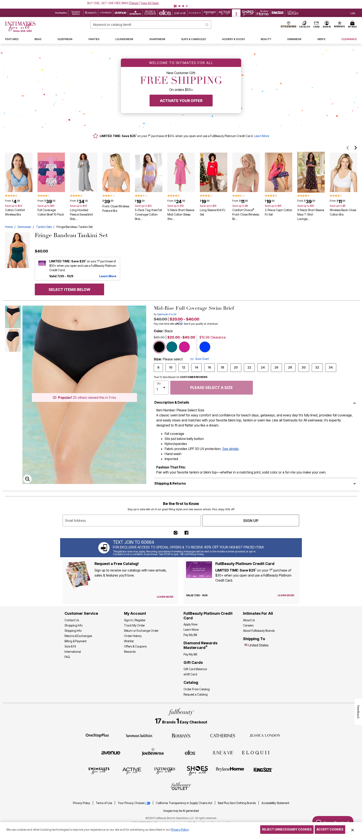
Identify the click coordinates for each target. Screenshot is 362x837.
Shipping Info (73, 630)
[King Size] (263, 771)
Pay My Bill (190, 635)
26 (276, 367)
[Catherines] (222, 735)
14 (196, 367)
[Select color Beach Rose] (184, 346)
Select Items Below (69, 289)
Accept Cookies (330, 829)
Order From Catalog (197, 689)
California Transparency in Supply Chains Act (184, 803)
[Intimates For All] (164, 771)
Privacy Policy (82, 803)
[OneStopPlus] (97, 735)
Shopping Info (74, 625)
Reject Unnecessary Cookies (287, 829)
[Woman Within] (139, 735)
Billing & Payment (76, 641)
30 (304, 367)
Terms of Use (104, 803)
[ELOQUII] (255, 752)
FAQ (67, 657)
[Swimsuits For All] (98, 771)
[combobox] (150, 24)
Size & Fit (70, 646)
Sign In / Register (135, 620)
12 (183, 367)
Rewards (130, 651)
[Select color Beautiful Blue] (204, 346)
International (73, 651)
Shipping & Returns (170, 483)
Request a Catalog (196, 694)
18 (222, 367)
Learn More (261, 136)
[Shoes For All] (197, 771)
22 (249, 367)
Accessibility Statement (275, 803)
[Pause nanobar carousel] (175, 6)
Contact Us (72, 620)
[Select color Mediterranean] (171, 346)
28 (290, 367)
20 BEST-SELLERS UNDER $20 (166, 3)
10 (170, 367)
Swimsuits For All (166, 314)
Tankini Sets (44, 227)
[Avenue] (110, 752)
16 (209, 367)
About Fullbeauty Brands (259, 630)
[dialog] (353, 13)
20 (236, 367)
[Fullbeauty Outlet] (181, 787)
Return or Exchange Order (141, 630)
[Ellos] (190, 752)
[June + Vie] (222, 752)
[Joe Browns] (153, 752)
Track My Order (134, 625)
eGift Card (190, 674)
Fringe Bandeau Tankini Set (75, 227)
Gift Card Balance (195, 669)
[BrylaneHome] (230, 771)
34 (331, 367)
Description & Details (171, 402)
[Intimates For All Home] (20, 26)
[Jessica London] (265, 735)
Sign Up (250, 520)
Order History (133, 636)
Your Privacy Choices (131, 803)
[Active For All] (131, 771)
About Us (249, 620)
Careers (248, 625)
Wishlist (129, 641)
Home (9, 227)
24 (263, 367)
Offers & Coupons (135, 646)
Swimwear (24, 227)
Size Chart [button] (202, 359)
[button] (181, 3)
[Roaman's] (181, 735)
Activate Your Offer (181, 100)
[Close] (352, 830)
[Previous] (347, 148)
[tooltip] (61, 13)
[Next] (356, 148)
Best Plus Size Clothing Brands (237, 803)
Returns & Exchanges (78, 636)
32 (317, 367)
